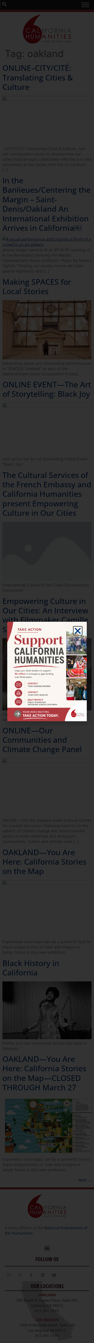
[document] (47, 671)
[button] (78, 631)
